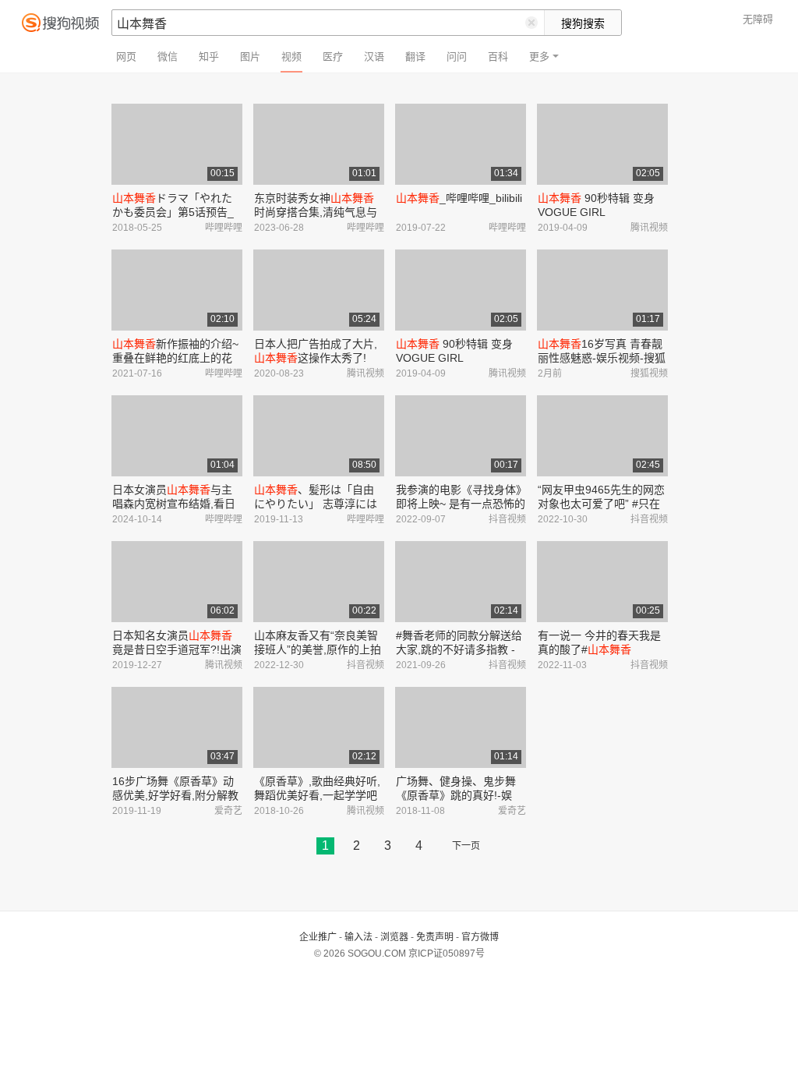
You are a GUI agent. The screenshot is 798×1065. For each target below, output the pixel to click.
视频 (291, 56)
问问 (457, 56)
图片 (250, 56)
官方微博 (480, 937)
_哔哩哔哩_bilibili (459, 198)
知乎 (209, 56)
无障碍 (758, 19)
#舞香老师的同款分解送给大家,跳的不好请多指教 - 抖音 (459, 649)
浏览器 (394, 937)
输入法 (358, 937)
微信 (167, 56)
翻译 (415, 56)
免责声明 (435, 937)
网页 (126, 56)
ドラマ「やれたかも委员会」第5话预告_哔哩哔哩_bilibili (173, 212)
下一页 (466, 845)
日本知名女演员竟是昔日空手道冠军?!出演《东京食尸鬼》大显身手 (177, 649)
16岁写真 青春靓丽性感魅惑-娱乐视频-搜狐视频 (602, 358)
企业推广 (318, 937)
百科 (498, 56)
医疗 (333, 56)
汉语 (374, 56)
